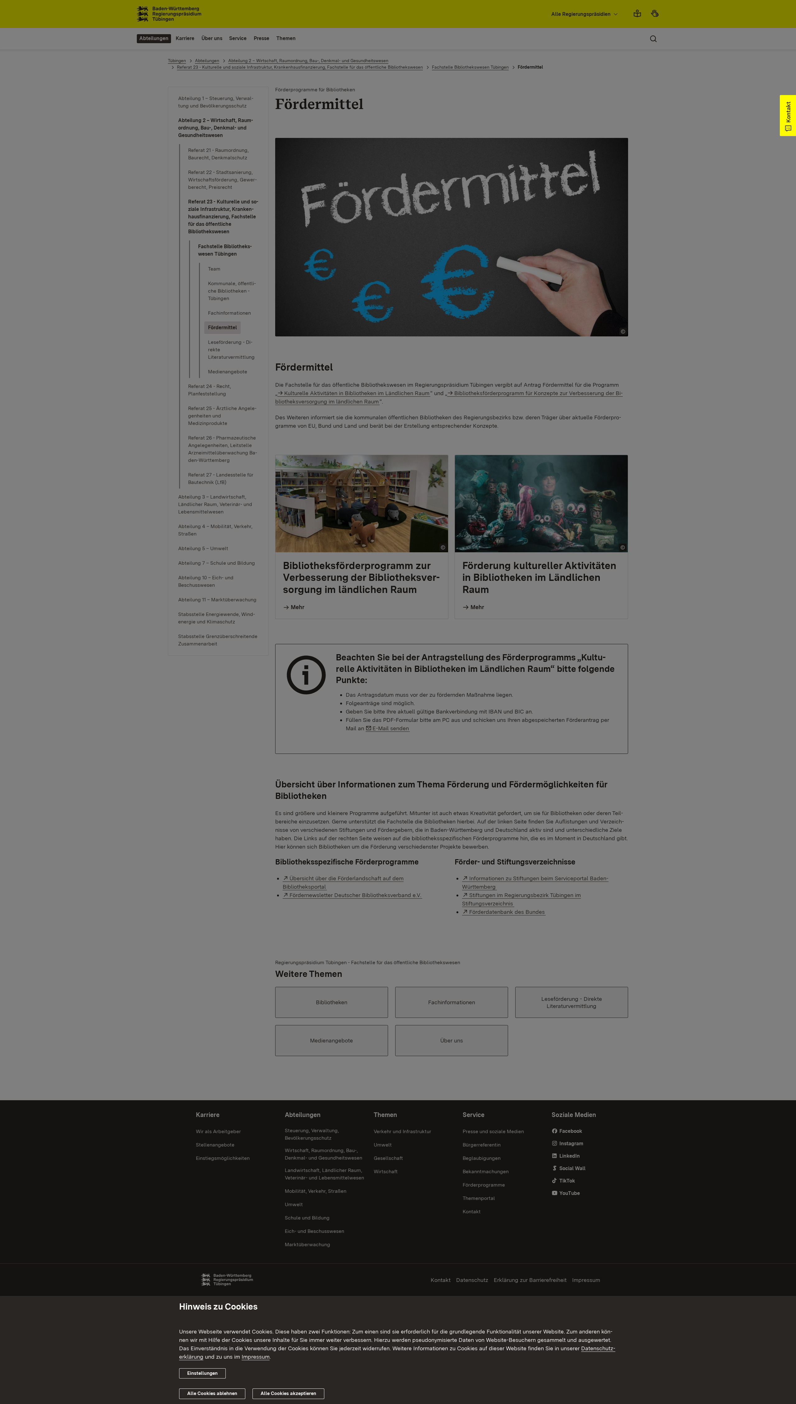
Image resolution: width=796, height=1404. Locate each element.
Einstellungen (202, 1373)
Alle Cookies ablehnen (212, 1393)
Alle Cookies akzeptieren (288, 1393)
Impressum (256, 1356)
